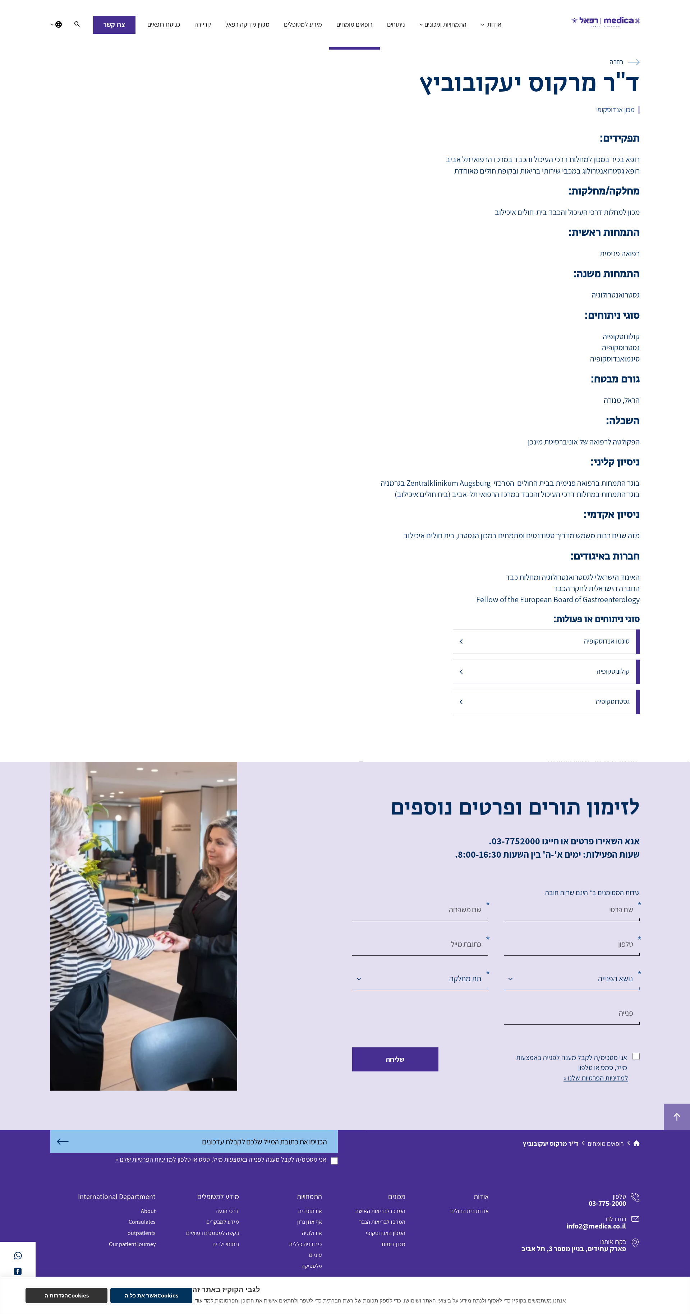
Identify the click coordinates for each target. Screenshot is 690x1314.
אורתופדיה (310, 1211)
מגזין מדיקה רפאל (247, 24)
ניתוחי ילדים (225, 1244)
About (148, 1211)
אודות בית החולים (469, 1211)
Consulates (142, 1222)
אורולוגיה (312, 1233)
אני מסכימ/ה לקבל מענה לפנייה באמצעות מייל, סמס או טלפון (571, 1062)
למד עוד (204, 1300)
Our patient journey (132, 1244)
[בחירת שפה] (56, 25)
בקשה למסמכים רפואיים (212, 1233)
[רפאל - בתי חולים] (605, 25)
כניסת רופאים (163, 24)
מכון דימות (393, 1244)
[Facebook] (17, 1271)
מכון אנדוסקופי (615, 109)
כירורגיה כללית (305, 1244)
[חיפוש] (77, 25)
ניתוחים (396, 24)
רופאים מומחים (354, 24)
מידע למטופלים (303, 24)
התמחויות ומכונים (445, 24)
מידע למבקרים (222, 1222)
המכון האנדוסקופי (385, 1233)
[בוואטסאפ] (17, 1255)
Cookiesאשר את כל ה (151, 1295)
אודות (493, 24)
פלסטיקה (312, 1266)
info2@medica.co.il (596, 1226)
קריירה (202, 24)
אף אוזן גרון (309, 1222)
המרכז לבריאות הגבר (382, 1222)
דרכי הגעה (227, 1211)
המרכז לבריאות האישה (380, 1211)
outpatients (142, 1233)
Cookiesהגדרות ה (67, 1295)
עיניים (315, 1255)
